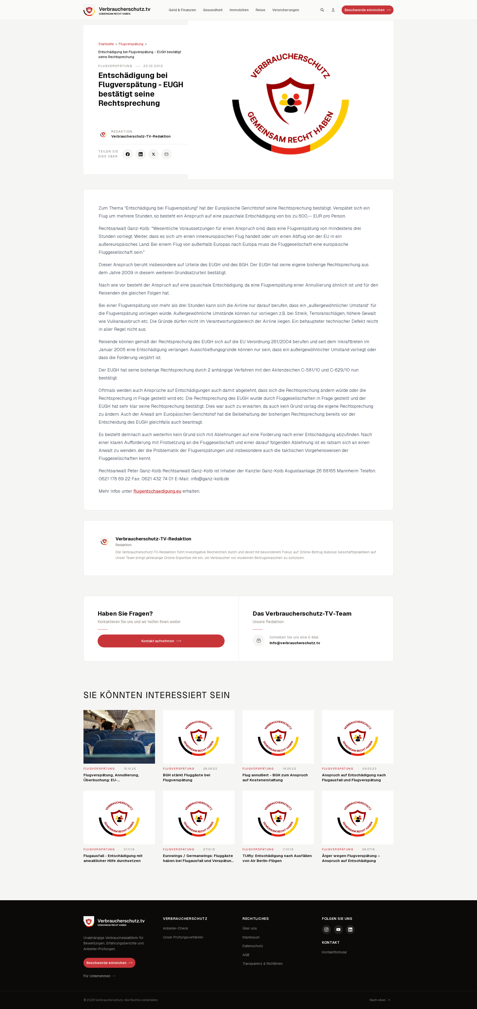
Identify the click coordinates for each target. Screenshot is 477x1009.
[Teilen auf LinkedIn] (141, 154)
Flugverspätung (131, 44)
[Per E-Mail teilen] (166, 154)
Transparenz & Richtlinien (262, 963)
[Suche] (322, 9)
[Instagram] (326, 929)
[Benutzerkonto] (333, 9)
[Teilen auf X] (154, 154)
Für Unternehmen (97, 976)
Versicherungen (285, 10)
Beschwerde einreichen (365, 10)
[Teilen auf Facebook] (128, 154)
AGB (245, 955)
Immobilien (239, 10)
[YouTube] (338, 929)
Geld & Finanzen (182, 10)
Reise (260, 10)
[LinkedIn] (350, 929)
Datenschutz (252, 946)
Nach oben (378, 1000)
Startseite (106, 44)
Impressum (251, 937)
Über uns (249, 928)
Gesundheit (213, 10)
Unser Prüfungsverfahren (183, 937)
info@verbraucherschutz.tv (295, 643)
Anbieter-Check (175, 928)
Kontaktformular (334, 952)
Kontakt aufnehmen (157, 641)
